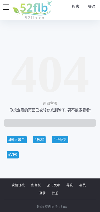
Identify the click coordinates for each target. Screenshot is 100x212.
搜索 (75, 7)
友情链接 (18, 185)
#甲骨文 (60, 140)
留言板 (36, 185)
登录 (91, 7)
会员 (82, 185)
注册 (55, 193)
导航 (69, 185)
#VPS (12, 155)
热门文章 (53, 185)
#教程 (39, 140)
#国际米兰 (16, 140)
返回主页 (50, 103)
